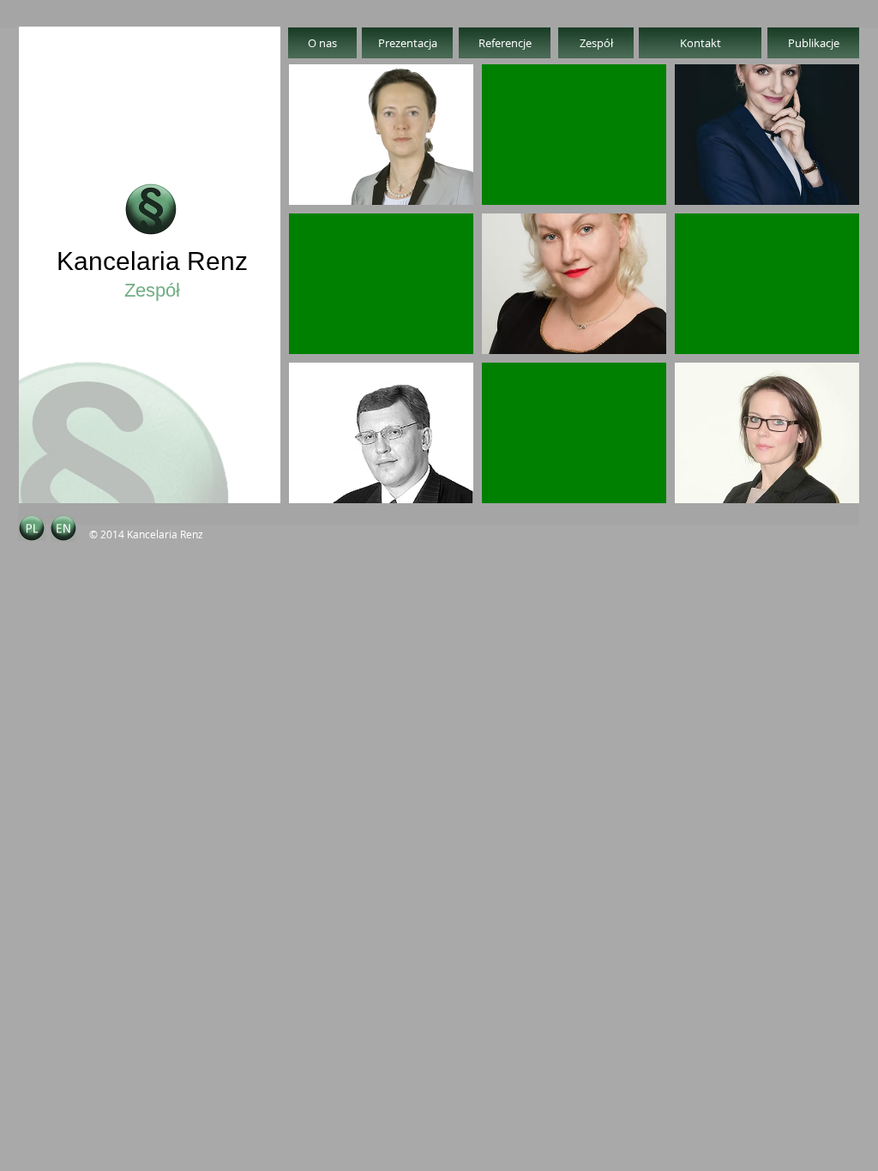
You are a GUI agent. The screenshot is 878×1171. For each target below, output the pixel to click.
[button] (381, 134)
